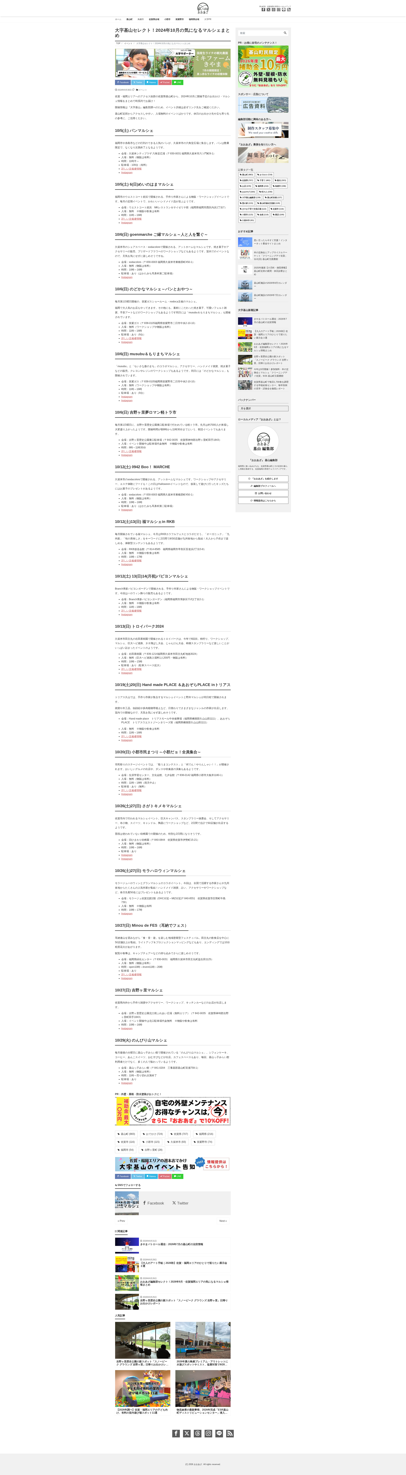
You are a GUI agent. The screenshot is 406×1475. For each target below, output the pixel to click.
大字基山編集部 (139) (251, 197)
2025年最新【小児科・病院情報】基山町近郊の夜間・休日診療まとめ (271, 271)
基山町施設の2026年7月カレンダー (270, 297)
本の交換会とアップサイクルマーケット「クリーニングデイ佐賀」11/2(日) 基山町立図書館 (270, 255)
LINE (178, 82)
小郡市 (167, 19)
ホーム (118, 19)
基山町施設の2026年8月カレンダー (270, 284)
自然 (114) (264, 215)
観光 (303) (281, 180)
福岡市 (127, 1149)
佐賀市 (127, 1142)
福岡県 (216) (263, 186)
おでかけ (154, 1134)
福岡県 (205, 1134)
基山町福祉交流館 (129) (270, 203)
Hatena (152, 82)
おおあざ (198, 1464)
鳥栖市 (141, 19)
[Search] (285, 33)
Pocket (166, 82)
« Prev (121, 1221)
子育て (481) (265, 180)
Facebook (124, 82)
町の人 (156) (267, 192)
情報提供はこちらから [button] (265, 500)
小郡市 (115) (247, 215)
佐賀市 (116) (278, 209)
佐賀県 (180, 1134)
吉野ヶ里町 (153, 1149)
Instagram (126, 172)
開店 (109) (279, 215)
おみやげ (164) (248, 192)
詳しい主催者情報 (131, 168)
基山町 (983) (247, 175)
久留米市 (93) (248, 220)
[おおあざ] (203, 8)
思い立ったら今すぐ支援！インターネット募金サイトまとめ (270, 242)
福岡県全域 (194, 19)
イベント (143, 90)
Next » (223, 1221)
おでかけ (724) (266, 175)
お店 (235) (246, 186)
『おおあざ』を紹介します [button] (265, 478)
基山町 (129, 19)
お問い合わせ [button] (265, 493)
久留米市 (178, 1142)
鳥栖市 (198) (280, 186)
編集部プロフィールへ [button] (265, 486)
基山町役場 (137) (274, 197)
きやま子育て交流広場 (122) (254, 209)
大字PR (207, 19)
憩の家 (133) (247, 203)
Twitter (138, 82)
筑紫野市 (180, 19)
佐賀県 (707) (247, 180)
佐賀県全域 (154, 19)
